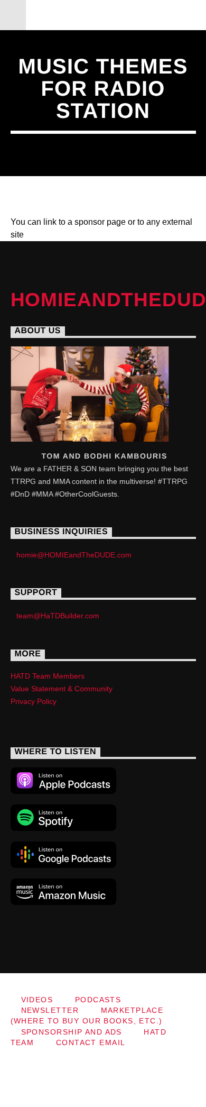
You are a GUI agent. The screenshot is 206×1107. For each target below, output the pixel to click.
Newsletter (50, 1010)
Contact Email (91, 1042)
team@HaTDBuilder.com (57, 615)
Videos (37, 999)
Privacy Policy (34, 701)
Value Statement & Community (62, 688)
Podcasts (98, 999)
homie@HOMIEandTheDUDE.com (74, 555)
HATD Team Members (48, 676)
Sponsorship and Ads (71, 1032)
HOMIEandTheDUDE (103, 14)
